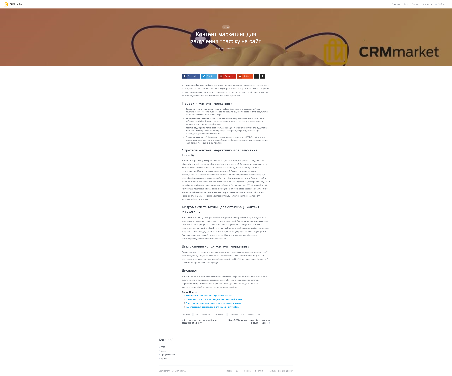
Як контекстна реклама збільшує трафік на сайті (209, 295)
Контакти (427, 4)
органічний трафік (236, 314)
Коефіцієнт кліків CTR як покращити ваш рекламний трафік (214, 299)
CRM (163, 347)
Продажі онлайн (168, 354)
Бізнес (163, 351)
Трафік (226, 27)
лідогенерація (219, 314)
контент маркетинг (203, 314)
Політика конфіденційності (280, 371)
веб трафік (187, 314)
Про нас (415, 4)
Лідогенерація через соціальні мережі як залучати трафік (213, 303)
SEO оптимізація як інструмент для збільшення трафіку (212, 307)
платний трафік (253, 314)
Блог (406, 4)
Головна (396, 4)
